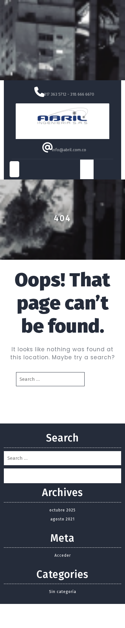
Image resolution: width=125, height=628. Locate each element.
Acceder (62, 555)
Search (97, 379)
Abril (63, 130)
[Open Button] (14, 169)
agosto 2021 (62, 519)
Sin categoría (62, 591)
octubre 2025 (62, 510)
